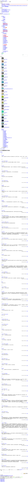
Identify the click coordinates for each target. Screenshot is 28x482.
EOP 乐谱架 (4, 46)
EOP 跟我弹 (4, 45)
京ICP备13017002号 (11, 477)
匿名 (5, 249)
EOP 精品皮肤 (4, 33)
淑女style (3, 259)
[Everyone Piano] (3, 59)
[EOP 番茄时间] (3, 124)
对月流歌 (3, 155)
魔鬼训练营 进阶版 (5, 25)
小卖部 (2, 52)
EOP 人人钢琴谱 (6, 94)
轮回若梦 (3, 185)
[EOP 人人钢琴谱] (3, 94)
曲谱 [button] (2, 16)
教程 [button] (2, 20)
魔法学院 (3, 53)
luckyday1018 (3, 210)
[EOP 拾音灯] (3, 118)
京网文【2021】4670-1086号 (9, 478)
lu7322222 (3, 393)
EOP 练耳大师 (4, 41)
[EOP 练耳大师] (3, 103)
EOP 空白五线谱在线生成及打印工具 (7, 137)
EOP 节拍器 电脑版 (6, 121)
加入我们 (12, 475)
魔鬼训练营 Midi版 (5, 30)
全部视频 (4, 26)
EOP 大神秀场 (4, 48)
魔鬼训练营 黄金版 (5, 24)
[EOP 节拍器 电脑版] (3, 121)
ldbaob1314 (3, 175)
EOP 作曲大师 (4, 133)
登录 (0, 13)
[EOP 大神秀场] (3, 91)
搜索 (10, 1)
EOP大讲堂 (4, 22)
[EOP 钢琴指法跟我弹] (3, 109)
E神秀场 (4, 27)
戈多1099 (3, 348)
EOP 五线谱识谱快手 (6, 127)
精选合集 (4, 17)
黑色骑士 (3, 368)
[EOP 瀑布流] (3, 100)
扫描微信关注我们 (2, 480)
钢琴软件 (2, 475)
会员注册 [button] (20, 469)
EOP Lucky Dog (5, 43)
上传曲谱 (4, 19)
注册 (2, 13)
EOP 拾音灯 (5, 118)
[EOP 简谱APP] (3, 112)
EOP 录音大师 (4, 38)
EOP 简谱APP (5, 112)
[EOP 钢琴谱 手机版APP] (3, 106)
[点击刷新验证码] (24, 473)
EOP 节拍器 (4, 35)
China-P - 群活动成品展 (4, 10)
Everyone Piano (5, 59)
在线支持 (5, 475)
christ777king (3, 231)
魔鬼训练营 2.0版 (5, 29)
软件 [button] (2, 32)
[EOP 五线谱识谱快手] (3, 127)
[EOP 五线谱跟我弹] (3, 97)
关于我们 (9, 475)
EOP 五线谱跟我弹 (5, 47)
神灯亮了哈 (3, 190)
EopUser (3, 378)
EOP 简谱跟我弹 (5, 136)
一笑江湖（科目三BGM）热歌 (5, 11)
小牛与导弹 (3, 338)
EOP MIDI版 (4, 39)
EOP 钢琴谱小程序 (5, 40)
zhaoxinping (3, 291)
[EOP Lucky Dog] (3, 115)
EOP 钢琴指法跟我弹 (6, 109)
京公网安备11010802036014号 (17, 477)
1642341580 (3, 309)
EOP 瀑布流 (5, 100)
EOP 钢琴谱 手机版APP (6, 106)
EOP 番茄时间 (5, 124)
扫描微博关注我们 (2, 481)
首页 (0, 475)
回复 (27, 167)
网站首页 (3, 129)
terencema (3, 254)
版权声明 (7, 475)
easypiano (3, 180)
